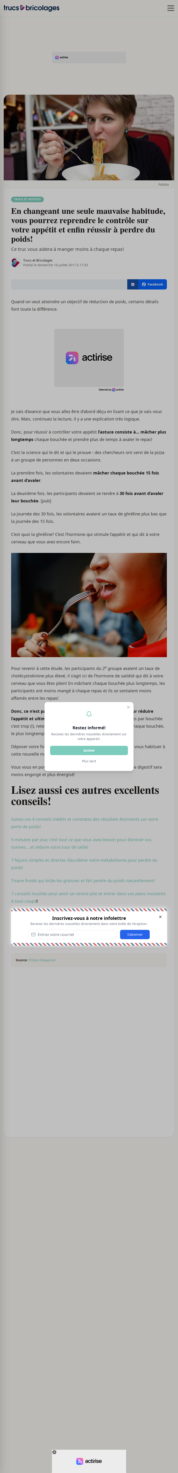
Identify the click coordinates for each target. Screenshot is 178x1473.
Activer (89, 750)
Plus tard (89, 761)
